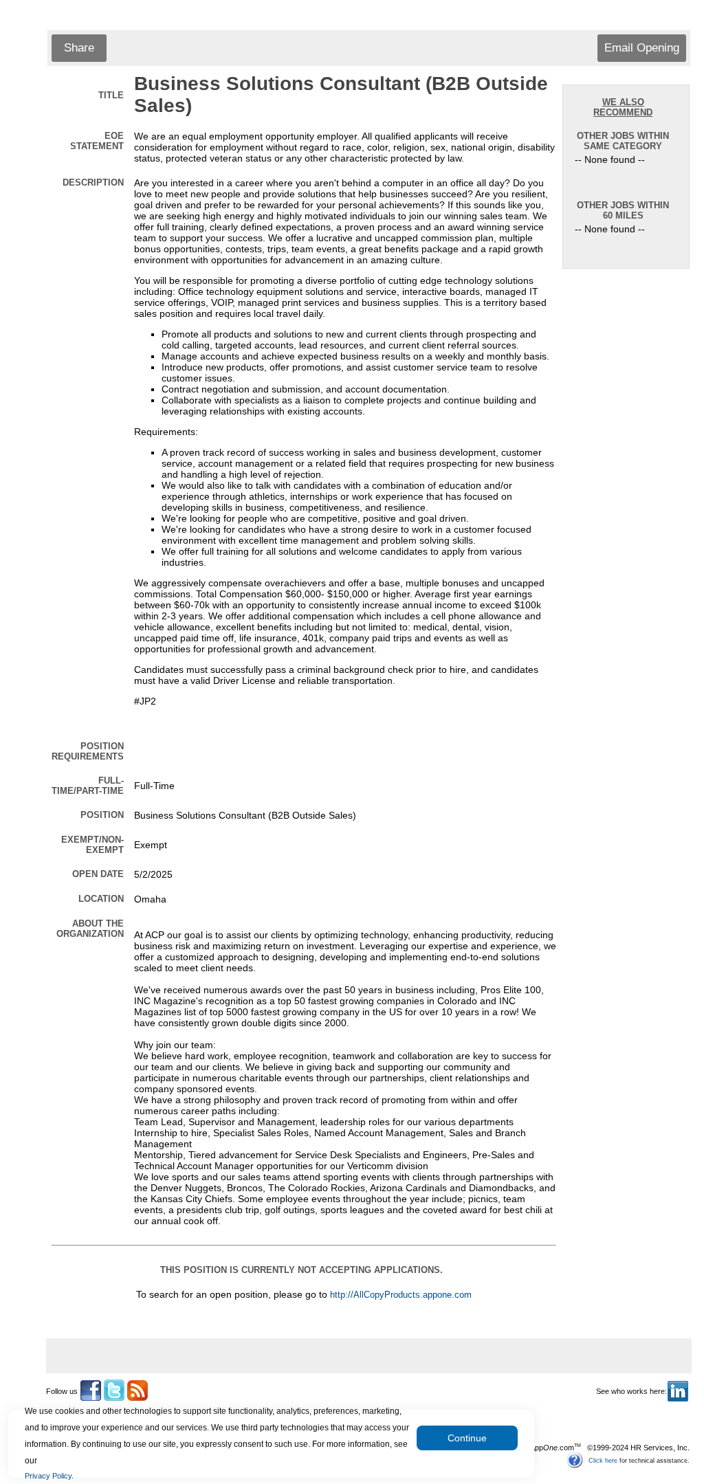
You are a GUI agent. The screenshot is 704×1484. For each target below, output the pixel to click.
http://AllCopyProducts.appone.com (401, 1295)
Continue (467, 1437)
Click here (602, 1460)
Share (79, 47)
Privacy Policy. (49, 1476)
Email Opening (641, 47)
